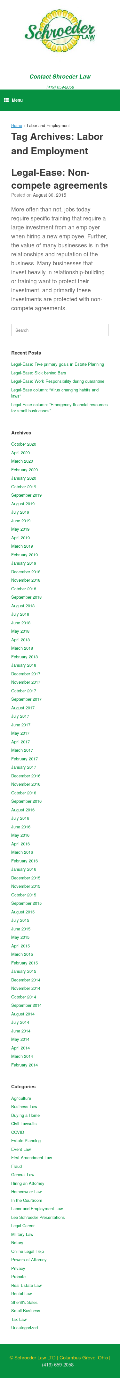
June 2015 (20, 929)
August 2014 (23, 1014)
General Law (22, 1174)
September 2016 (26, 801)
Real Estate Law (26, 1285)
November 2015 (25, 886)
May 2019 (20, 529)
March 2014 (22, 1056)
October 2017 (23, 691)
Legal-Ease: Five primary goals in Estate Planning (57, 364)
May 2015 (20, 937)
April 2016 (20, 844)
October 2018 (23, 589)
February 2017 (24, 759)
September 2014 (26, 1005)
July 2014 (20, 1022)
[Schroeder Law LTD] (60, 32)
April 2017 (20, 742)
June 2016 (20, 827)
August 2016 (23, 810)
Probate (18, 1276)
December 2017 (25, 674)
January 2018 (23, 665)
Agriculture (21, 1098)
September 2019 (26, 495)
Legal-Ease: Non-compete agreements (59, 178)
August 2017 (23, 708)
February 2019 (24, 555)
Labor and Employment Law (37, 1208)
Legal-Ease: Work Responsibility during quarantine (57, 381)
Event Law (21, 1149)
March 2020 (22, 461)
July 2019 (20, 512)
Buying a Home (25, 1115)
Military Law (22, 1234)
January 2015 (23, 971)
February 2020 (24, 469)
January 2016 (23, 869)
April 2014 (20, 1048)
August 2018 (23, 606)
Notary (17, 1242)
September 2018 (26, 597)
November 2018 (25, 580)
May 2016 (20, 835)
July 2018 (20, 614)
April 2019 (20, 538)
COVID (17, 1132)
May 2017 (20, 733)
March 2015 (22, 954)
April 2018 (20, 640)
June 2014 (20, 1031)
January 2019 (23, 563)
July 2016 (20, 818)
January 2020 (23, 478)
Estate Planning (26, 1140)
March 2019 (22, 546)
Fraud (16, 1166)
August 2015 (23, 912)
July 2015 (20, 920)
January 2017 (23, 767)
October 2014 (23, 997)
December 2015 (25, 878)
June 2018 (20, 623)
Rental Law (21, 1293)
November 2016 (25, 784)
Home (16, 125)
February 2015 (24, 963)
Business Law (24, 1106)
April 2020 (20, 452)
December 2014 (25, 980)
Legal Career (23, 1225)
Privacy (18, 1268)
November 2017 (25, 682)
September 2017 (26, 699)
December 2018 (25, 572)
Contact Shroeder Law (60, 76)
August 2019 (23, 504)
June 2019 (20, 521)
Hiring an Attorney (27, 1183)
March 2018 (22, 648)
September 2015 (26, 903)
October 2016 (23, 793)
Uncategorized (24, 1327)
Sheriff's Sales (24, 1302)
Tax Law (19, 1319)
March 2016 (22, 852)
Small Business (25, 1310)
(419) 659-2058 (60, 87)
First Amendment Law (31, 1157)
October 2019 (23, 487)
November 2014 (25, 988)
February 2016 (24, 861)
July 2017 (20, 716)
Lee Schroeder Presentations (38, 1217)
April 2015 (20, 946)
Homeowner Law (26, 1191)
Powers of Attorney (29, 1259)
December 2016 (25, 776)
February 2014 (24, 1065)
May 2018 (20, 631)
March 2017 (22, 750)
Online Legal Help (27, 1251)
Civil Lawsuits (24, 1123)
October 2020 (23, 444)
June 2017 (20, 725)
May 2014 (20, 1039)
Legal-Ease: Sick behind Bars (38, 373)
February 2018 (24, 657)
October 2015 (23, 895)
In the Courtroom (26, 1200)
